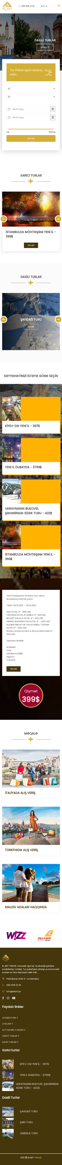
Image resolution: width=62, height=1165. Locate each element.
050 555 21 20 (28, 6)
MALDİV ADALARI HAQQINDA (26, 907)
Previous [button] (3, 218)
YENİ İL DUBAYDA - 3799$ (23, 467)
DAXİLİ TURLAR (9, 1041)
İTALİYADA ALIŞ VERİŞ (20, 793)
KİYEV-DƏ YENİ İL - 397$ (22, 426)
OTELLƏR (6, 1023)
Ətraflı (31, 245)
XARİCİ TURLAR (9, 1035)
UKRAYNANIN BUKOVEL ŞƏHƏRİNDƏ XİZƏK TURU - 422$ (37, 1086)
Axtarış (31, 138)
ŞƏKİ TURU (26, 1122)
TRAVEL (38, 1157)
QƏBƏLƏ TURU (29, 1133)
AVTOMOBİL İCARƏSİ (13, 1029)
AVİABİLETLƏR (9, 1017)
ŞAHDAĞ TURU (31, 319)
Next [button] (58, 218)
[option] (31, 221)
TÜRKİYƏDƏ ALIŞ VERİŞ (21, 850)
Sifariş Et (31, 47)
